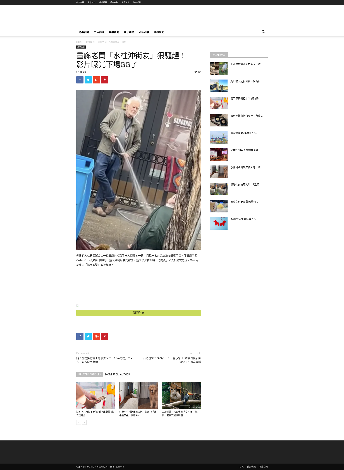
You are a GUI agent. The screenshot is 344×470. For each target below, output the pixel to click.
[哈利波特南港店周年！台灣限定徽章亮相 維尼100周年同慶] (219, 120)
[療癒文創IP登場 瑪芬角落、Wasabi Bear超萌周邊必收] (219, 206)
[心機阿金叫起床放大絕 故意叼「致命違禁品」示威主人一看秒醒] (138, 395)
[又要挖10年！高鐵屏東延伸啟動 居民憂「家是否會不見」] (219, 154)
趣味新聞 (137, 2)
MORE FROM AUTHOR (117, 374)
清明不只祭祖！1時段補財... (246, 98)
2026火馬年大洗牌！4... (243, 218)
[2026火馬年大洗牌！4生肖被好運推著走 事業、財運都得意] (219, 223)
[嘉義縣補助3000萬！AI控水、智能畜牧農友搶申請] (219, 137)
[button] (263, 32)
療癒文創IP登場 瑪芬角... (244, 201)
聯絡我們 (263, 466)
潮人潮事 (125, 2)
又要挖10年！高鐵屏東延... (245, 150)
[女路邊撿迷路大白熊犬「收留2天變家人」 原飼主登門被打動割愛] (219, 68)
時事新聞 (80, 2)
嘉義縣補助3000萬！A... (243, 132)
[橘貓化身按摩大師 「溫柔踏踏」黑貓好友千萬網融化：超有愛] (219, 189)
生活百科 (91, 2)
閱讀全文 (138, 312)
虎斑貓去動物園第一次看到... (246, 81)
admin (83, 71)
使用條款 (251, 466)
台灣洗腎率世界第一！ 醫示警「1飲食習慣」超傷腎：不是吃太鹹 (172, 360)
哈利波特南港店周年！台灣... (246, 115)
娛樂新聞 (103, 2)
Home (79, 41)
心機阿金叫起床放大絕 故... (246, 167)
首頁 (241, 466)
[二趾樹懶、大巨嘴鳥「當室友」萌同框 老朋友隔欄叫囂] (181, 395)
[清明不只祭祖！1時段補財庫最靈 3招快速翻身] (95, 395)
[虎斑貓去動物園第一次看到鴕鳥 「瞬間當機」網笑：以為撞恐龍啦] (219, 86)
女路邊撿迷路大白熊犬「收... (246, 64)
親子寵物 (114, 2)
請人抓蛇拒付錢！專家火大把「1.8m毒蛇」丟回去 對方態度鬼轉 (104, 360)
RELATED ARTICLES (89, 374)
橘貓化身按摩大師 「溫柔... (245, 184)
